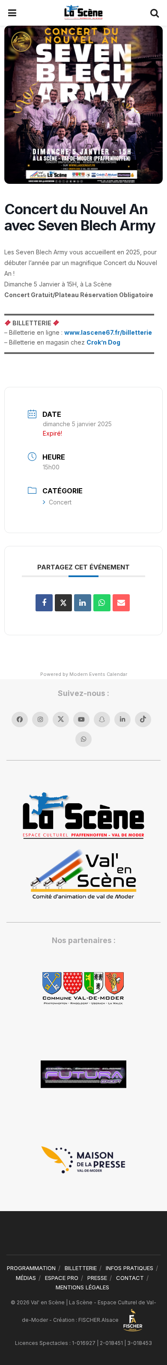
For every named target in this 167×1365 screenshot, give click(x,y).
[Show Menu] (12, 13)
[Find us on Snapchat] (102, 719)
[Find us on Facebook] (20, 719)
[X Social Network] (63, 602)
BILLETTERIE (81, 1268)
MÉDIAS (26, 1277)
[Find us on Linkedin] (122, 719)
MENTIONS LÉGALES (82, 1287)
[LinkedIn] (82, 602)
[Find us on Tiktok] (143, 719)
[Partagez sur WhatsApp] (101, 602)
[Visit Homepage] (83, 12)
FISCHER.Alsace (99, 1320)
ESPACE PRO (61, 1277)
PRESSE (97, 1277)
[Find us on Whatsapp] (83, 739)
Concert (60, 502)
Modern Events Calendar (98, 674)
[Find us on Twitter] (61, 719)
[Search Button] (155, 13)
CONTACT (130, 1277)
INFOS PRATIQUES (129, 1268)
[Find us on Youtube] (81, 719)
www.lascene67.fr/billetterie (108, 332)
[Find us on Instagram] (40, 719)
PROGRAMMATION (31, 1268)
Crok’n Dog (103, 342)
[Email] (121, 602)
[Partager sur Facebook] (44, 602)
